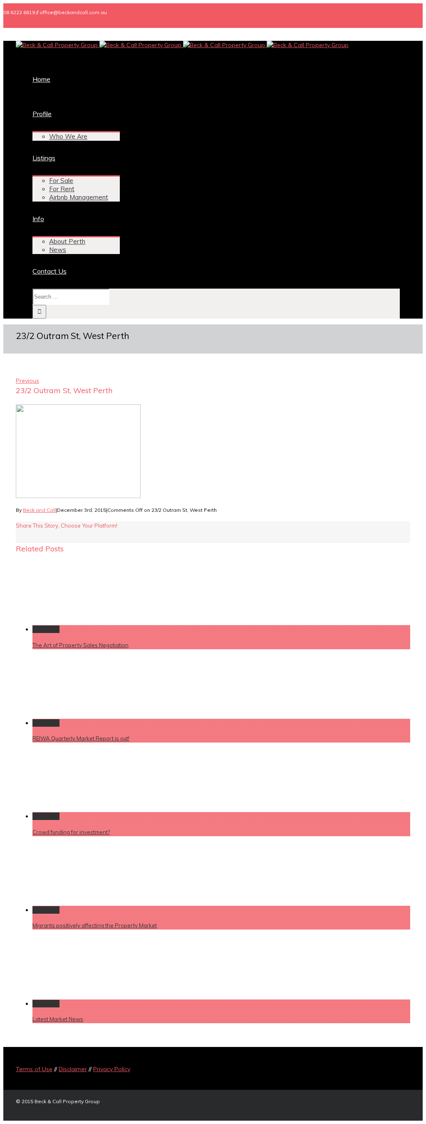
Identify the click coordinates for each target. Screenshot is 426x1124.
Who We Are (68, 136)
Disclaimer (73, 1069)
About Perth (67, 241)
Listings (43, 158)
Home (41, 79)
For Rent (61, 189)
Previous (27, 380)
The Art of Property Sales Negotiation (80, 645)
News (57, 250)
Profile (42, 114)
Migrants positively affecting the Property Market (94, 925)
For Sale (61, 180)
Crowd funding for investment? (71, 832)
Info (38, 218)
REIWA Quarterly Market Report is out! (80, 738)
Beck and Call (39, 510)
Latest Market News (57, 1019)
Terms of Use (34, 1069)
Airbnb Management (78, 197)
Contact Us (49, 271)
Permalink (45, 629)
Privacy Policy (111, 1069)
